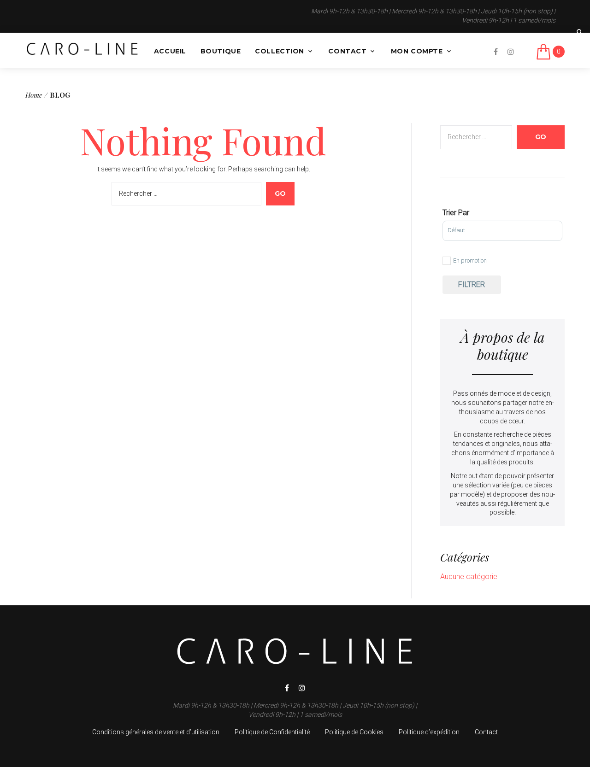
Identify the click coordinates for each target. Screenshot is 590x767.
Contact (347, 51)
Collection (279, 51)
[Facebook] (496, 51)
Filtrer (471, 284)
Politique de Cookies (354, 732)
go (280, 193)
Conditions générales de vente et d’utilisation (155, 732)
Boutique (221, 51)
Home (33, 95)
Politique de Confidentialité (272, 732)
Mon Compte (417, 51)
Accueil (170, 51)
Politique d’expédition (429, 732)
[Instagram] (510, 51)
